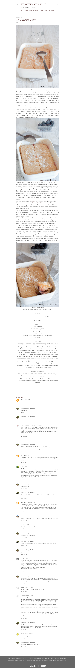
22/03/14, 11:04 (24, 479)
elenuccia (23, 516)
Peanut (23, 466)
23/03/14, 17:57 (24, 583)
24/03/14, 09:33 (24, 591)
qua (29, 218)
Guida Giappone (38, 10)
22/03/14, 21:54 (24, 520)
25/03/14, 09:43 (24, 638)
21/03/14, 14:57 (24, 451)
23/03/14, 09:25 (24, 545)
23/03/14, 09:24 (24, 537)
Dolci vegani (22, 392)
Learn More (34, 666)
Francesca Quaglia (25, 408)
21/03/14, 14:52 (24, 440)
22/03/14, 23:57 (24, 528)
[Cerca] (58, 4)
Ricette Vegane (28, 392)
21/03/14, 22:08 (24, 462)
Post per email (24, 390)
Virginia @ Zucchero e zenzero (29, 425)
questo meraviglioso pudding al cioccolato (35, 203)
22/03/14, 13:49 (24, 488)
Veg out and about (33, 4)
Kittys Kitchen (24, 587)
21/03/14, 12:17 (24, 404)
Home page (24, 10)
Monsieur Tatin (24, 633)
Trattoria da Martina (26, 502)
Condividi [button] (18, 390)
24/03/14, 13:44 (24, 629)
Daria (22, 455)
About (46, 10)
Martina (33, 201)
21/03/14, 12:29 (24, 421)
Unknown (23, 399)
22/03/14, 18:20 (24, 511)
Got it (43, 666)
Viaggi (30, 10)
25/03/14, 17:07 (24, 646)
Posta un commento (21, 649)
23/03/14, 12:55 (24, 571)
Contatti (51, 10)
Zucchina (23, 558)
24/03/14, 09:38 (24, 618)
